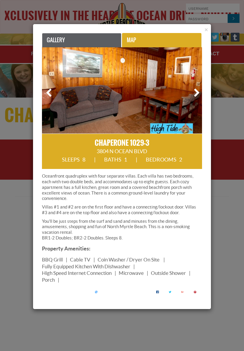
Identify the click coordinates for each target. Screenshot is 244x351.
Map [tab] (131, 40)
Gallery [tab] (56, 40)
